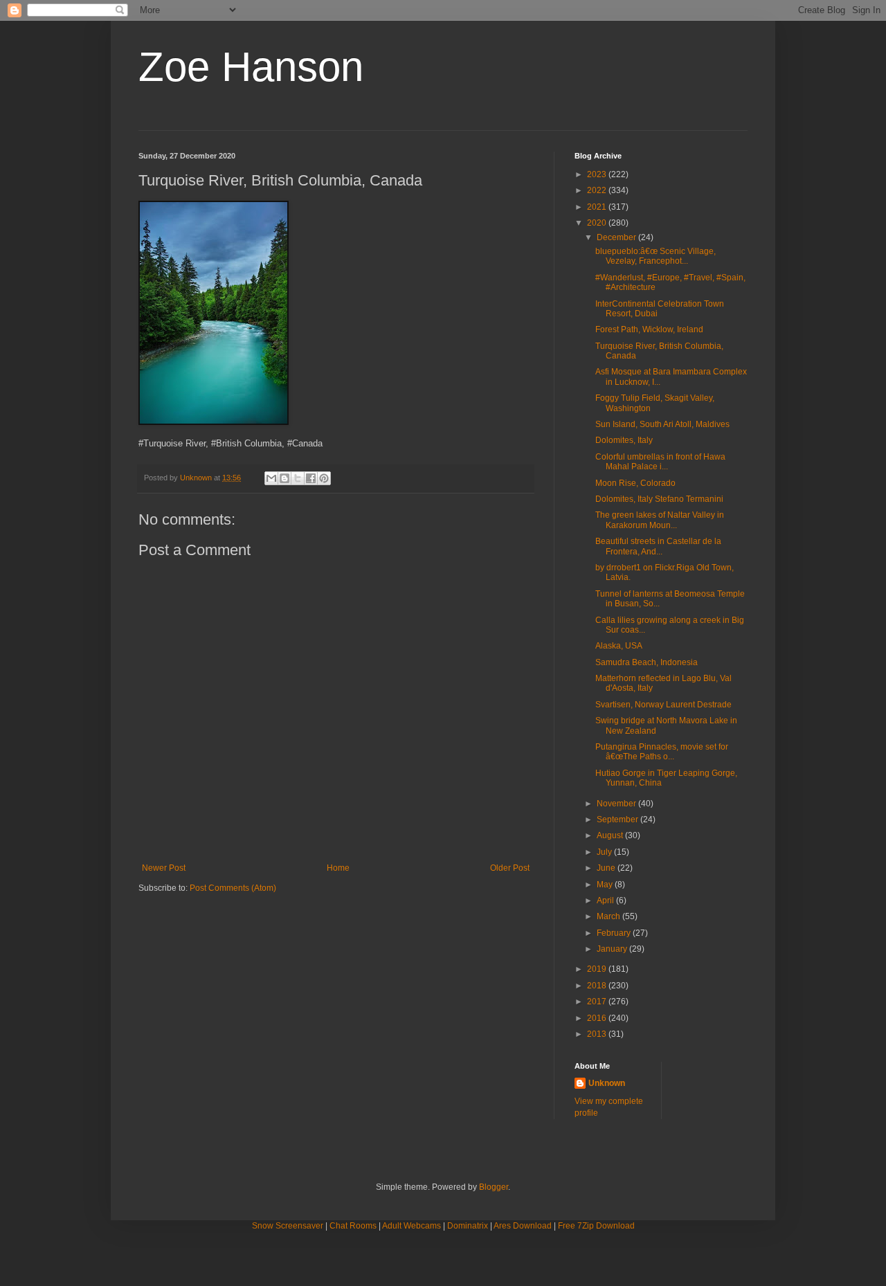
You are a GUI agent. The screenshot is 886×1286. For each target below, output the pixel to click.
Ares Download (523, 1226)
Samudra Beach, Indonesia (646, 662)
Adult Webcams (411, 1226)
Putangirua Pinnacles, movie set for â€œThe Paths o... (661, 751)
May (606, 884)
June (607, 868)
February (615, 933)
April (606, 900)
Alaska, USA (618, 646)
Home (338, 868)
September (618, 819)
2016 (597, 1018)
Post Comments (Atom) (233, 888)
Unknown (606, 1083)
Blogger (493, 1187)
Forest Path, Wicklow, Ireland (649, 329)
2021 (597, 207)
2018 (597, 985)
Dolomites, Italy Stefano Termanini (659, 499)
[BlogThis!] (284, 478)
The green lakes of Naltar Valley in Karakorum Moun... (659, 519)
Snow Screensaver (287, 1226)
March (609, 916)
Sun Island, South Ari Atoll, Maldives (662, 424)
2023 (597, 174)
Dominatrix (467, 1226)
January (613, 949)
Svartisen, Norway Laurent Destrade (663, 704)
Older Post (510, 868)
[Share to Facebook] (311, 478)
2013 (597, 1034)
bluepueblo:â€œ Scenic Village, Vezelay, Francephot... (655, 256)
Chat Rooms (353, 1226)
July (605, 852)
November (617, 803)
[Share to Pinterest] (324, 478)
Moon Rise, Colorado (635, 483)
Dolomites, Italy (624, 440)
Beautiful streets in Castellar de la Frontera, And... (658, 546)
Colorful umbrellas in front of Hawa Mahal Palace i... (660, 461)
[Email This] (271, 478)
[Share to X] (298, 478)
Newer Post (164, 868)
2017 (597, 1001)
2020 (597, 223)
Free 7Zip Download (596, 1226)
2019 (597, 969)
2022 (597, 190)
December (617, 237)
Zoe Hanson (250, 67)
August (611, 835)
